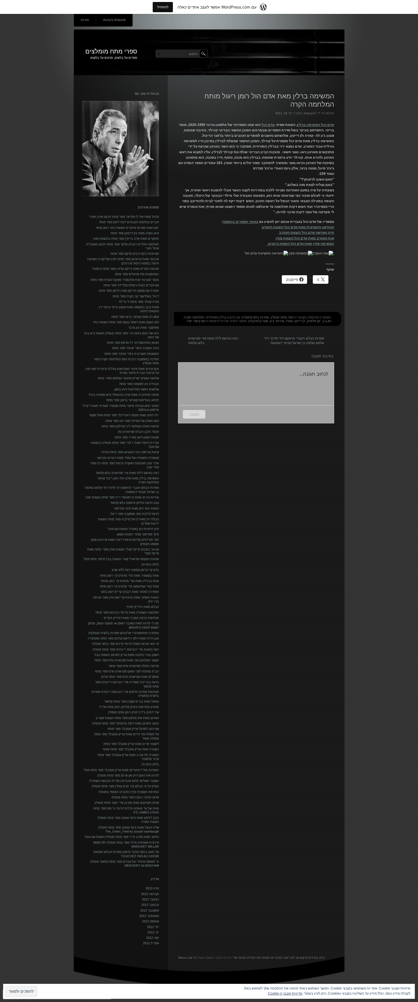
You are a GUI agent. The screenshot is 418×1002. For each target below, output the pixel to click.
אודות (85, 20)
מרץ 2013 (152, 888)
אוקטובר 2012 (149, 910)
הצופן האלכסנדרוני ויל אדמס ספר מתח (133, 342)
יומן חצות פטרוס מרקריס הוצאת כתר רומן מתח (127, 227)
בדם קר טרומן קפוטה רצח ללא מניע (135, 570)
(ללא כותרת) (150, 564)
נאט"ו (289, 321)
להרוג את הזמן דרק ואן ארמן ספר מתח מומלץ (128, 775)
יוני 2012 (153, 932)
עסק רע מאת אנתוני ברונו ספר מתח (135, 316)
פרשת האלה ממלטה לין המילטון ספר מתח (130, 426)
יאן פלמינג (314, 321)
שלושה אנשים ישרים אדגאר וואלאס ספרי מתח (128, 378)
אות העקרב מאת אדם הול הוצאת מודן (305, 238)
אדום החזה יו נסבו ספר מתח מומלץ (135, 797)
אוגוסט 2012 (150, 921)
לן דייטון (300, 321)
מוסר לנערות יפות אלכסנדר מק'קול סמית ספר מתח (124, 279)
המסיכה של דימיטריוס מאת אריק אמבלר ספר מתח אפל (121, 770)
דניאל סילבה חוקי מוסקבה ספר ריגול (134, 514)
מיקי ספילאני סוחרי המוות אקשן (138, 534)
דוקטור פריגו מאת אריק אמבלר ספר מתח (131, 744)
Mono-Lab (185, 957)
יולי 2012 (153, 927)
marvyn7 (310, 113)
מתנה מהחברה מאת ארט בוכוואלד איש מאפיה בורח (124, 394)
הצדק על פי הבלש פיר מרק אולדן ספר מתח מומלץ (125, 786)
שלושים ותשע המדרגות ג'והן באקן (136, 389)
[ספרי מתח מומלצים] (209, 53)
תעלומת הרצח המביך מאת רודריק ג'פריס (131, 618)
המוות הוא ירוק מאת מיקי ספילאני (136, 508)
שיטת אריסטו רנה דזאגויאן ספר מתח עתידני (130, 452)
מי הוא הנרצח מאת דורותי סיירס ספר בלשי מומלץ (125, 643)
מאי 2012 (152, 937)
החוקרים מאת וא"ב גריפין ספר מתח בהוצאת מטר (126, 238)
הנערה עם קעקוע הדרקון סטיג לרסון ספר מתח (129, 290)
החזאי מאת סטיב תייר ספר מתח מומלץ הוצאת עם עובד (121, 837)
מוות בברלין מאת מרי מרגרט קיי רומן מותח (130, 581)
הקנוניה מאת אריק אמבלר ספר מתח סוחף (131, 749)
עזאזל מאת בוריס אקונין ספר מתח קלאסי (131, 701)
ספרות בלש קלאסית (255, 317)
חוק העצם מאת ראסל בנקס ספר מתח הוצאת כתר (126, 322)
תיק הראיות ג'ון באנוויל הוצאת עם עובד (133, 529)
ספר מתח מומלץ (282, 317)
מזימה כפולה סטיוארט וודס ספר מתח (134, 666)
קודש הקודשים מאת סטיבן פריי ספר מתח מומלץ (126, 802)
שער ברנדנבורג (258, 321)
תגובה (194, 414)
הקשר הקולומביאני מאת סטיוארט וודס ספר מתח (126, 660)
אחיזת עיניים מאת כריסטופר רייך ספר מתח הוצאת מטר (122, 497)
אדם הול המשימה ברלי (316, 125)
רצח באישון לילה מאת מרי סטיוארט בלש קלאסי (213, 339)
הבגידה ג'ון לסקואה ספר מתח (139, 384)
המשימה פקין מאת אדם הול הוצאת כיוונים (300, 244)
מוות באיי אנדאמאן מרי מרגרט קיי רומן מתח (129, 586)
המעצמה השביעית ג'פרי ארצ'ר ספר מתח (131, 353)
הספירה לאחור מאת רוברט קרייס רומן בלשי (130, 591)
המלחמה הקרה (194, 317)
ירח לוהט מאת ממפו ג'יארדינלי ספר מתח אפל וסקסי (124, 415)
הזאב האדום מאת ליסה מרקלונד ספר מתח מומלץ (125, 723)
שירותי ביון (277, 321)
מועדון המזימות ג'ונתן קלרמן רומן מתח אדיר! (129, 707)
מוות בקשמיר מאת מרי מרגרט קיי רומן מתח (129, 575)
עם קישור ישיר (196, 321)
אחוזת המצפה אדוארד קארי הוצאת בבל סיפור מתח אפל (121, 559)
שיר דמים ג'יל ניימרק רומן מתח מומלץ (133, 712)
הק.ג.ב (326, 321)
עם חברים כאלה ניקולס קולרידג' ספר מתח (131, 285)
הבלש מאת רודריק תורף (143, 606)
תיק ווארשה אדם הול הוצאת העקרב (306, 233)
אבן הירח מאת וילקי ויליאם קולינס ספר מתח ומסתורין (123, 638)
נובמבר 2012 (150, 904)
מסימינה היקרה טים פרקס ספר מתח (135, 253)
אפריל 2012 (151, 943)
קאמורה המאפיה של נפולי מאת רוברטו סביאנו (128, 457)
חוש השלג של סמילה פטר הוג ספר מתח (132, 421)
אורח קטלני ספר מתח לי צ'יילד (139, 301)
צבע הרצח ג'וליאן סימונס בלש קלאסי (134, 502)
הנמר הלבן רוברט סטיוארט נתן (138, 431)
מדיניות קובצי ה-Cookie (285, 993)
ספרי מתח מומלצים (111, 51)
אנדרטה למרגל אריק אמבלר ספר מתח (133, 728)
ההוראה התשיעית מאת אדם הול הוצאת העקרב (298, 227)
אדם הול (268, 125)
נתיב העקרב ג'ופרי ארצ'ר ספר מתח (135, 348)
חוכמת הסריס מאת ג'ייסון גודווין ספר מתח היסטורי (125, 268)
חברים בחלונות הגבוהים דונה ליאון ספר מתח (129, 222)
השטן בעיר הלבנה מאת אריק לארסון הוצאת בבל (126, 655)
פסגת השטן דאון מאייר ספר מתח (137, 437)
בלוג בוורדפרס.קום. (312, 957)
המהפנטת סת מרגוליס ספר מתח (137, 274)
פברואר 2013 (150, 894)
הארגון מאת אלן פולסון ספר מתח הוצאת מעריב (127, 718)
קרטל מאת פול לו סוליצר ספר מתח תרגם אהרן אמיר (124, 216)
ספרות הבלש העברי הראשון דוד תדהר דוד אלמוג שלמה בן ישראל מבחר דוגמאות (294, 339)
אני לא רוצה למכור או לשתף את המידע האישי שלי (266, 957)
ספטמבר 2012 (149, 916)
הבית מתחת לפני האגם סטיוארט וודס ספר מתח (127, 671)
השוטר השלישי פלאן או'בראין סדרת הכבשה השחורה (124, 780)
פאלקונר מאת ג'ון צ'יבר (143, 327)
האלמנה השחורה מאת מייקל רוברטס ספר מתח (127, 612)
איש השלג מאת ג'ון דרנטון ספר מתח (135, 233)
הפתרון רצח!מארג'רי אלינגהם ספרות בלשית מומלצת (123, 633)
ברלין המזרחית (216, 317)
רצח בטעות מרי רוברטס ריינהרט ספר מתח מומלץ (125, 649)
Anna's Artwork (114, 20)
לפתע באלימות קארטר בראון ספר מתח (132, 400)
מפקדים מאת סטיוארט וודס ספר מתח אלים (130, 676)
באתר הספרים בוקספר (240, 222)
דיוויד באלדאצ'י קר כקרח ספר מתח (136, 296)
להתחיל (162, 7)
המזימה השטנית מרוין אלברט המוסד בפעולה (129, 792)
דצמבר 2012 (150, 899)
